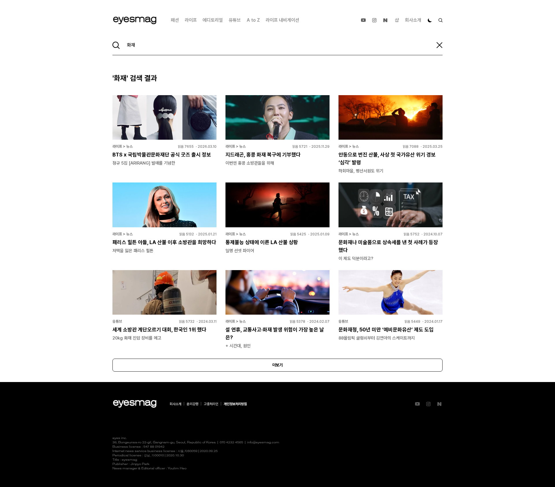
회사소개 (413, 20)
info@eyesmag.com (263, 442)
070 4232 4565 (231, 442)
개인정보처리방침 (235, 404)
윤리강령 (192, 404)
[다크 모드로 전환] (429, 20)
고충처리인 (211, 404)
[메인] (134, 20)
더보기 (277, 365)
